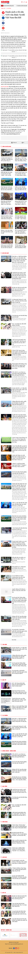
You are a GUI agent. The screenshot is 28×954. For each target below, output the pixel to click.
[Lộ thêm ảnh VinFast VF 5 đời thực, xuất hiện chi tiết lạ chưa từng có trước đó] (6, 302)
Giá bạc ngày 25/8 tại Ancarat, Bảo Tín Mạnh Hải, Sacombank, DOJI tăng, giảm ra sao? (20, 246)
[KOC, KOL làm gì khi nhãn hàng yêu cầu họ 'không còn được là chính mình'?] (6, 686)
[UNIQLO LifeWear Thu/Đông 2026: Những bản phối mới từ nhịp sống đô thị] (6, 870)
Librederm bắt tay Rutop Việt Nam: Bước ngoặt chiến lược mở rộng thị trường (7, 217)
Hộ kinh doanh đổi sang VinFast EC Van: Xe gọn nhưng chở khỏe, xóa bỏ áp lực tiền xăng (19, 834)
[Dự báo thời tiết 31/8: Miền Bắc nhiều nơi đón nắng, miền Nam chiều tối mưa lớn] (6, 390)
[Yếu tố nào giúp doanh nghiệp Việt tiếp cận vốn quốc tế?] (6, 474)
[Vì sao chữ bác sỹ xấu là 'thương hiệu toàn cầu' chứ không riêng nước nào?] (6, 578)
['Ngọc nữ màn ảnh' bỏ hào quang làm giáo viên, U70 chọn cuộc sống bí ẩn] (6, 906)
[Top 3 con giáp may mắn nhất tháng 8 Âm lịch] (6, 326)
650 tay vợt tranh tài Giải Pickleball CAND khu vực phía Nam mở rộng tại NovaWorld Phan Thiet (19, 877)
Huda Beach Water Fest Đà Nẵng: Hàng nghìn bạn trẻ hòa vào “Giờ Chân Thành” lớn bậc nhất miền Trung (19, 692)
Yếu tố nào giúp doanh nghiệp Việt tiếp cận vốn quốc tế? (19, 472)
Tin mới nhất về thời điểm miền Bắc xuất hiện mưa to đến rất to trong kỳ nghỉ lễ (19, 631)
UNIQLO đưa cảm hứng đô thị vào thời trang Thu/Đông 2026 (19, 884)
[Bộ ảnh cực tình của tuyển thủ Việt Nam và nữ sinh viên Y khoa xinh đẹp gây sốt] (6, 290)
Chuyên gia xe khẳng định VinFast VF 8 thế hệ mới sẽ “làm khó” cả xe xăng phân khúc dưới (18, 849)
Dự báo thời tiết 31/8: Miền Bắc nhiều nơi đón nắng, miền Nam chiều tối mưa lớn (19, 389)
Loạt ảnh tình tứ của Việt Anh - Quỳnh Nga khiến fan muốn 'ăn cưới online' (19, 920)
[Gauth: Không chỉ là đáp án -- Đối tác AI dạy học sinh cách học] (6, 591)
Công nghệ (4, 821)
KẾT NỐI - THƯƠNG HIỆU (6, 929)
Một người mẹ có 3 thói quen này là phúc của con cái (19, 567)
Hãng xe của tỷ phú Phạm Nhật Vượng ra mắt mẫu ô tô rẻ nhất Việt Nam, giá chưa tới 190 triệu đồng (19, 707)
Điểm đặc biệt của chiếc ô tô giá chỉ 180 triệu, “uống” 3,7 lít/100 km (6, 174)
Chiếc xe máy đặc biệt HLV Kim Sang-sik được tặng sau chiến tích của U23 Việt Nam (21, 188)
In (23, 142)
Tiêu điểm (4, 644)
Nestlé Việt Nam (4, 86)
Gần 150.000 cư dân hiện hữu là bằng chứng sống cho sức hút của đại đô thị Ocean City (7, 246)
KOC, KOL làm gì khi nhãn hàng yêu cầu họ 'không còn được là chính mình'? (18, 685)
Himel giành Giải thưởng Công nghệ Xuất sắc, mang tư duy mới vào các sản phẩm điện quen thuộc (19, 366)
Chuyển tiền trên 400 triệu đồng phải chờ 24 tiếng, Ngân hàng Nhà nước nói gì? (19, 700)
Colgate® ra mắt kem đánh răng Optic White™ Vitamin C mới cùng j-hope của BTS (19, 465)
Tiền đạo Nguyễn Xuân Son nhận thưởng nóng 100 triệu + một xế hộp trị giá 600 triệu (20, 217)
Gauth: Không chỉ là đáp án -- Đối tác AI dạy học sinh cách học (19, 590)
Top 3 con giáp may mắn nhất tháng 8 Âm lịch (19, 324)
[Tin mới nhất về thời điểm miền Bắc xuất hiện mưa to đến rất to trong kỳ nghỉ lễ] (6, 632)
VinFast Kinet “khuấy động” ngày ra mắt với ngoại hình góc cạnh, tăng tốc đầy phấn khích (19, 826)
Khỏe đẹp (4, 857)
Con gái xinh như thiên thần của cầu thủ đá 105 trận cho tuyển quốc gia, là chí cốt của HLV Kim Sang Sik (19, 913)
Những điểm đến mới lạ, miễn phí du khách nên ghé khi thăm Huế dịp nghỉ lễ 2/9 (19, 403)
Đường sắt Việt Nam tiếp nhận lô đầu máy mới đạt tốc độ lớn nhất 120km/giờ (19, 618)
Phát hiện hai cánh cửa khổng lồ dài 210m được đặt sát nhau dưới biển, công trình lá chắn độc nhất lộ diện (6, 188)
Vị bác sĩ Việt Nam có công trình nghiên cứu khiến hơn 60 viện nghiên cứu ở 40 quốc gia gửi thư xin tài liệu (19, 352)
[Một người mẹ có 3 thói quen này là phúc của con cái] (6, 569)
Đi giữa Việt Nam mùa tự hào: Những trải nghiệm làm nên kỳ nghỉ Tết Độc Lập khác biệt (19, 416)
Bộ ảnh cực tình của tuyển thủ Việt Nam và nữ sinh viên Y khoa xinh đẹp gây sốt (19, 289)
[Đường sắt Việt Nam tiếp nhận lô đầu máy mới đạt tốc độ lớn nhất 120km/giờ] (6, 619)
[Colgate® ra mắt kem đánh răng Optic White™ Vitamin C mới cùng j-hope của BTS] (6, 466)
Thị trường (5, 715)
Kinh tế (4, 679)
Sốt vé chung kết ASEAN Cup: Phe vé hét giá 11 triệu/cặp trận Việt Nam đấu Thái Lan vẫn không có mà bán (21, 232)
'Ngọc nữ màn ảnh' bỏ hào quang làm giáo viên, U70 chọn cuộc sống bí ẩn (19, 905)
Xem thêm (14, 639)
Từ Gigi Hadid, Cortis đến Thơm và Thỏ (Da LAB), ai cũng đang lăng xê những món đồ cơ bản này (19, 862)
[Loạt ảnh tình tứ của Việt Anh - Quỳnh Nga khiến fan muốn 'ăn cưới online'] (6, 921)
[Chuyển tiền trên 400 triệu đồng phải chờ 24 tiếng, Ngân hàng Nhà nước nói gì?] (6, 701)
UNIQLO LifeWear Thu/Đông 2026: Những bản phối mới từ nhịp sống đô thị (19, 869)
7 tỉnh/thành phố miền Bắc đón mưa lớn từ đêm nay (19, 528)
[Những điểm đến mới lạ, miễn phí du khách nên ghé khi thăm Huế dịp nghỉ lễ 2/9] (6, 404)
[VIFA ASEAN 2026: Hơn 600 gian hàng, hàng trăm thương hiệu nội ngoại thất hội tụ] (6, 374)
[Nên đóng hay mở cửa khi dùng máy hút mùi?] (6, 318)
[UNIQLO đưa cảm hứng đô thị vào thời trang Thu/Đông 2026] (6, 886)
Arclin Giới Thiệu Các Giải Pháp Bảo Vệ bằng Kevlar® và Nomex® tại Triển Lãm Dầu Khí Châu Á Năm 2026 (19, 457)
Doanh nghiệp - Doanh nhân (9, 750)
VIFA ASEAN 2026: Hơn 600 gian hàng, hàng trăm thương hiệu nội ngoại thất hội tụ (19, 373)
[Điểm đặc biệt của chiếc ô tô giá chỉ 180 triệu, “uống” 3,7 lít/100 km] (6, 560)
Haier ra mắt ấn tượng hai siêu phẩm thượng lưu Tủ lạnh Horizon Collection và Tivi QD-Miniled (19, 842)
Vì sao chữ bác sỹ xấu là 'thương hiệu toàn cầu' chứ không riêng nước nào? (18, 577)
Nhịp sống (4, 786)
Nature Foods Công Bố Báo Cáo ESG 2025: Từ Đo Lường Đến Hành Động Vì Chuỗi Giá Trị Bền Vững (19, 440)
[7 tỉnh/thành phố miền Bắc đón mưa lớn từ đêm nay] (6, 530)
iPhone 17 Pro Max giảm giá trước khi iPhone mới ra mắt (7, 232)
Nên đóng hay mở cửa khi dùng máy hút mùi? (19, 316)
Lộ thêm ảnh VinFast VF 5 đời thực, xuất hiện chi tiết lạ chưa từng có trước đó (7, 159)
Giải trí (4, 892)
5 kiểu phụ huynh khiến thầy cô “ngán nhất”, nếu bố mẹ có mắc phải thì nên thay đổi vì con (19, 342)
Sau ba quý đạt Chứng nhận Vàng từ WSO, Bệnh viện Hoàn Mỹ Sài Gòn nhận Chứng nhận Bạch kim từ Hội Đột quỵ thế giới (19, 600)
